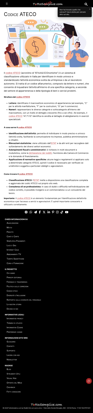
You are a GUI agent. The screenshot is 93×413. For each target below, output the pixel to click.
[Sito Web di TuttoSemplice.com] (26, 212)
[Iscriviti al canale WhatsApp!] (31, 212)
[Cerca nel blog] (86, 4)
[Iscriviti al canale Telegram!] (35, 212)
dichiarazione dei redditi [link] (40, 153)
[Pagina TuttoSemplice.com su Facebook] (40, 212)
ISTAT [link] (53, 143)
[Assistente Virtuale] (89, 381)
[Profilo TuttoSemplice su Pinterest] (53, 212)
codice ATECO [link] (13, 72)
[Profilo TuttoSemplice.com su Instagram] (57, 212)
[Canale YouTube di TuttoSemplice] (66, 212)
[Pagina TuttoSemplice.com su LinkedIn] (48, 212)
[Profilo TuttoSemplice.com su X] (44, 212)
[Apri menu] (6, 3)
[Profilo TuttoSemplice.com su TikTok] (62, 212)
